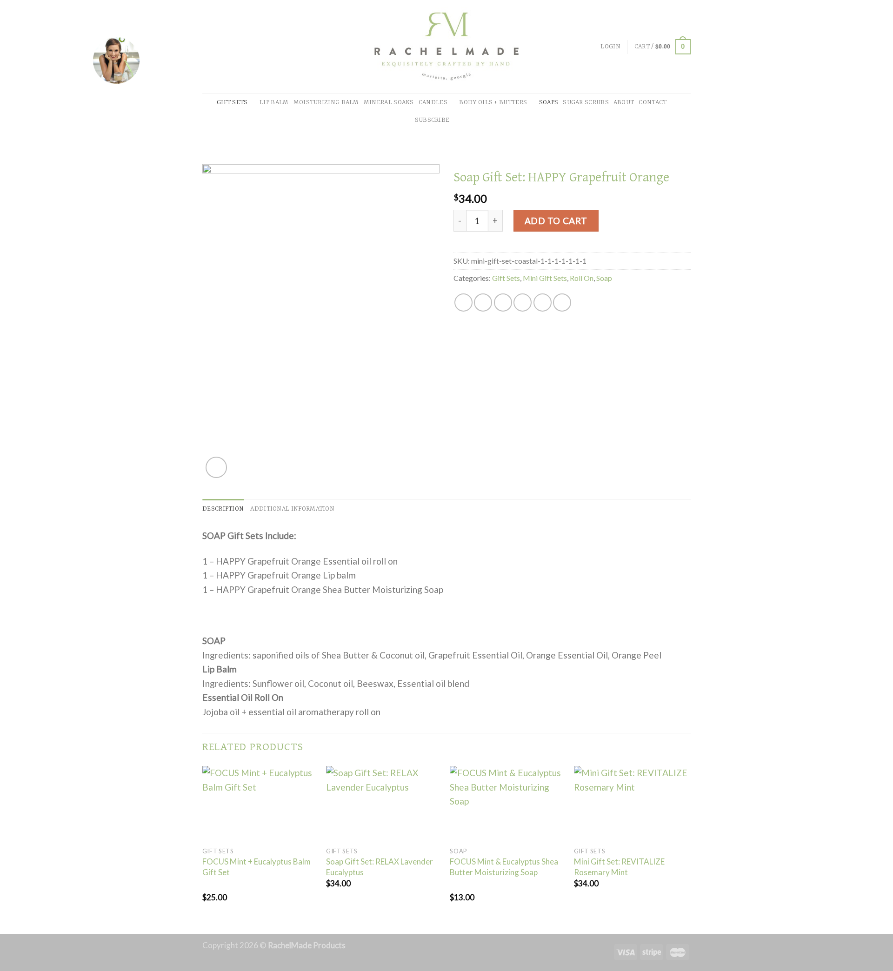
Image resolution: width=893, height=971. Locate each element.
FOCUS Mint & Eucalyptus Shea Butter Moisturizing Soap (504, 867)
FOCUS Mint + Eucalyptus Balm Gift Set (256, 867)
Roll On (581, 277)
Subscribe (432, 120)
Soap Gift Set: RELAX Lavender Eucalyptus (379, 867)
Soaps (549, 102)
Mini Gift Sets (545, 277)
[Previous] (203, 849)
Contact (652, 102)
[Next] (688, 849)
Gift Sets (232, 102)
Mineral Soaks (389, 102)
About (623, 102)
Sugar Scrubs (586, 102)
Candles (433, 102)
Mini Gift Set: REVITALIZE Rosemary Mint (619, 867)
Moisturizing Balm (326, 102)
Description (223, 508)
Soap (604, 277)
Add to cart (556, 220)
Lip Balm (274, 102)
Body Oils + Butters (493, 102)
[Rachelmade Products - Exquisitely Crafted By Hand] (446, 47)
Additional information (292, 508)
